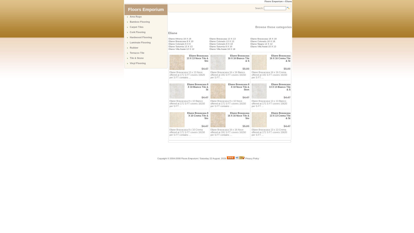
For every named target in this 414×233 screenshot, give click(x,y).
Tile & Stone (137, 58)
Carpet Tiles (136, 27)
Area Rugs (136, 16)
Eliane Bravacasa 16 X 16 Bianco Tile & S (238, 58)
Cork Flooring (138, 32)
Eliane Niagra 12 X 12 (262, 44)
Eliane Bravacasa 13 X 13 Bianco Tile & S (279, 87)
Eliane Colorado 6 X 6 (180, 44)
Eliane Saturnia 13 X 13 (181, 46)
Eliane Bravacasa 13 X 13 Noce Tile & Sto (197, 58)
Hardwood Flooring (141, 37)
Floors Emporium (274, 1)
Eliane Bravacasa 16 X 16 (264, 39)
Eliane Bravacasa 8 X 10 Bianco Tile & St (197, 87)
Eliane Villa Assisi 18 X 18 (222, 49)
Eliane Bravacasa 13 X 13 (223, 39)
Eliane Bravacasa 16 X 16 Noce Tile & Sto (238, 116)
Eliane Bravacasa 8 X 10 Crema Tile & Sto (197, 116)
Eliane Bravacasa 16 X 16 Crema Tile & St (280, 58)
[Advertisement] (218, 18)
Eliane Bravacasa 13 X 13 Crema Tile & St (280, 116)
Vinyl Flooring (138, 63)
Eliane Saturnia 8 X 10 (221, 46)
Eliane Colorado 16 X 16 (263, 41)
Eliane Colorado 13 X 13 (222, 41)
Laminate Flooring (140, 42)
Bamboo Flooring (140, 21)
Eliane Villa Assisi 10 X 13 (263, 46)
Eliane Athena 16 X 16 (180, 39)
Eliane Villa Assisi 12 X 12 (181, 49)
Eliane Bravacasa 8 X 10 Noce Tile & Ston (238, 87)
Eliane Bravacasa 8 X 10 (181, 41)
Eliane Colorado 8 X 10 (221, 44)
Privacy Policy (252, 158)
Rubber (134, 47)
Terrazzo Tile (137, 53)
